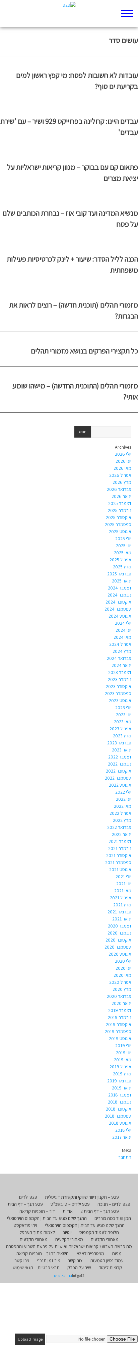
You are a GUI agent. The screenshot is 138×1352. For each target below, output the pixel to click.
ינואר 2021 (121, 919)
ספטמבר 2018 (118, 1116)
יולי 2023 (123, 708)
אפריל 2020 (120, 982)
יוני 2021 (123, 884)
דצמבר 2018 (119, 1095)
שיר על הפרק (79, 1267)
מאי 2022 (122, 806)
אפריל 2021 (120, 898)
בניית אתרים (63, 1275)
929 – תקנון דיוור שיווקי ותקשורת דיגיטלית (82, 1197)
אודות (68, 1211)
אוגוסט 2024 (120, 616)
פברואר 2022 (119, 827)
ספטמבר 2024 (118, 609)
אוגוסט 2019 (120, 1038)
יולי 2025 (123, 539)
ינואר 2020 (121, 1003)
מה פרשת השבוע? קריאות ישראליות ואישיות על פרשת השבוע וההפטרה (69, 1246)
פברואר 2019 (119, 1081)
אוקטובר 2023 (118, 686)
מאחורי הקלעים (105, 1239)
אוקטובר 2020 (118, 940)
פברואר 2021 (119, 912)
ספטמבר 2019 (118, 1031)
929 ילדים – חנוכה (113, 1204)
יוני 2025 (123, 546)
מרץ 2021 (122, 905)
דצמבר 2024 (119, 588)
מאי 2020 (122, 975)
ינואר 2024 (121, 665)
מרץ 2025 (122, 567)
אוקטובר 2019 (118, 1024)
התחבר (124, 1157)
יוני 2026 (123, 461)
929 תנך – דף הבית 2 (99, 1211)
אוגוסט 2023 (120, 700)
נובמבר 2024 (119, 595)
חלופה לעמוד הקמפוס (99, 1232)
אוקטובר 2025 (118, 517)
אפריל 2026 (120, 475)
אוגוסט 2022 (120, 785)
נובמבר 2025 (119, 510)
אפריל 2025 (120, 560)
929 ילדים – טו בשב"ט (70, 1204)
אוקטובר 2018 (118, 1109)
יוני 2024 (123, 630)
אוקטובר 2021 (118, 855)
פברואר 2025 (119, 574)
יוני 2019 (123, 1053)
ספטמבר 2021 (118, 862)
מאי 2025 (122, 553)
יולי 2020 (123, 961)
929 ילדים (28, 1197)
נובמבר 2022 (119, 764)
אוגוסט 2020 (120, 954)
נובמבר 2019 (119, 1017)
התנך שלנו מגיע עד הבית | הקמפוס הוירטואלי (47, 1218)
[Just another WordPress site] (69, 13)
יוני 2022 (123, 799)
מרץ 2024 (122, 651)
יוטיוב (67, 1232)
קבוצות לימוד (110, 1267)
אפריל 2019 (120, 1067)
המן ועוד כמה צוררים (112, 1218)
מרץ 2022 (122, 820)
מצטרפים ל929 (90, 1253)
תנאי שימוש (23, 1267)
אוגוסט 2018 (120, 1123)
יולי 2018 (123, 1130)
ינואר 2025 (121, 581)
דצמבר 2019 (119, 1010)
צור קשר (75, 1260)
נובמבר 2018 (119, 1102)
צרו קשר (21, 1260)
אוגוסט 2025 (120, 531)
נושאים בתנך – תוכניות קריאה (42, 1253)
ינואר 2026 (121, 496)
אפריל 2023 (120, 729)
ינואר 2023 (121, 750)
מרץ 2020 (122, 989)
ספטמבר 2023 (118, 693)
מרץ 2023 (122, 736)
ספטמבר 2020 (118, 947)
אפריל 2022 (120, 813)
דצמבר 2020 (119, 926)
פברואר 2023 (119, 743)
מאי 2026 (122, 468)
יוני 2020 (123, 968)
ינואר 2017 (121, 1137)
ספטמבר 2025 (118, 524)
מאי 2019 (122, 1060)
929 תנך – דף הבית (25, 1204)
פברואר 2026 (119, 489)
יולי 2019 (123, 1046)
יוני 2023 (123, 715)
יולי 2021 (123, 877)
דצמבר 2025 (119, 503)
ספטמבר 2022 (118, 778)
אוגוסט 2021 (120, 869)
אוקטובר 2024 (118, 602)
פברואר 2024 (119, 658)
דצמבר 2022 (119, 757)
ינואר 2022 (121, 834)
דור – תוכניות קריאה (37, 1211)
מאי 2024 (122, 637)
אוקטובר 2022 (118, 771)
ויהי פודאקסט (25, 1225)
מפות (117, 1253)
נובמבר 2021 (119, 848)
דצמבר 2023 (119, 672)
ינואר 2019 (121, 1088)
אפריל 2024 (120, 644)
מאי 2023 (122, 722)
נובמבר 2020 (119, 933)
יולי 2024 (123, 623)
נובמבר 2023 (119, 679)
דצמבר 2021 (120, 841)
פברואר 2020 (119, 996)
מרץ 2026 (122, 482)
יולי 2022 (123, 792)
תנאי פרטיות (49, 1267)
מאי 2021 (122, 891)
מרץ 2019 (122, 1074)
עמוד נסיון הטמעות (107, 1260)
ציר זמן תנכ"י (48, 1260)
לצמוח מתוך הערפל (37, 1232)
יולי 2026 (123, 454)
